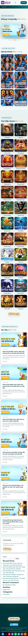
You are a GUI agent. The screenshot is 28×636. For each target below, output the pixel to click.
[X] (6, 634)
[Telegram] (18, 634)
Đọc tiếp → (5, 361)
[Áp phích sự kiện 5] (7, 97)
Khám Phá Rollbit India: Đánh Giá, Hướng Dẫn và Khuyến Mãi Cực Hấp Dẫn (14, 386)
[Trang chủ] (7, 2)
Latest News (6, 594)
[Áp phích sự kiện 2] (20, 62)
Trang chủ (3, 7)
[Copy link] (25, 634)
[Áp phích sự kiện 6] (20, 97)
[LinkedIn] (12, 634)
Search (5, 556)
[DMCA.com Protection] (14, 624)
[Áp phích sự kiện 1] (7, 62)
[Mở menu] (15, 2)
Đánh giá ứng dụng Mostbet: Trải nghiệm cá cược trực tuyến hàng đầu (13, 487)
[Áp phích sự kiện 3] (7, 80)
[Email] (22, 634)
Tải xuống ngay (14, 314)
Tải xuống (7, 549)
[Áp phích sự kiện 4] (20, 80)
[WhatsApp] (15, 634)
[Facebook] (3, 634)
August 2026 (6, 589)
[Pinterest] (9, 634)
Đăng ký (24, 2)
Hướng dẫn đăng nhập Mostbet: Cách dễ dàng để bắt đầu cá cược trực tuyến (13, 521)
